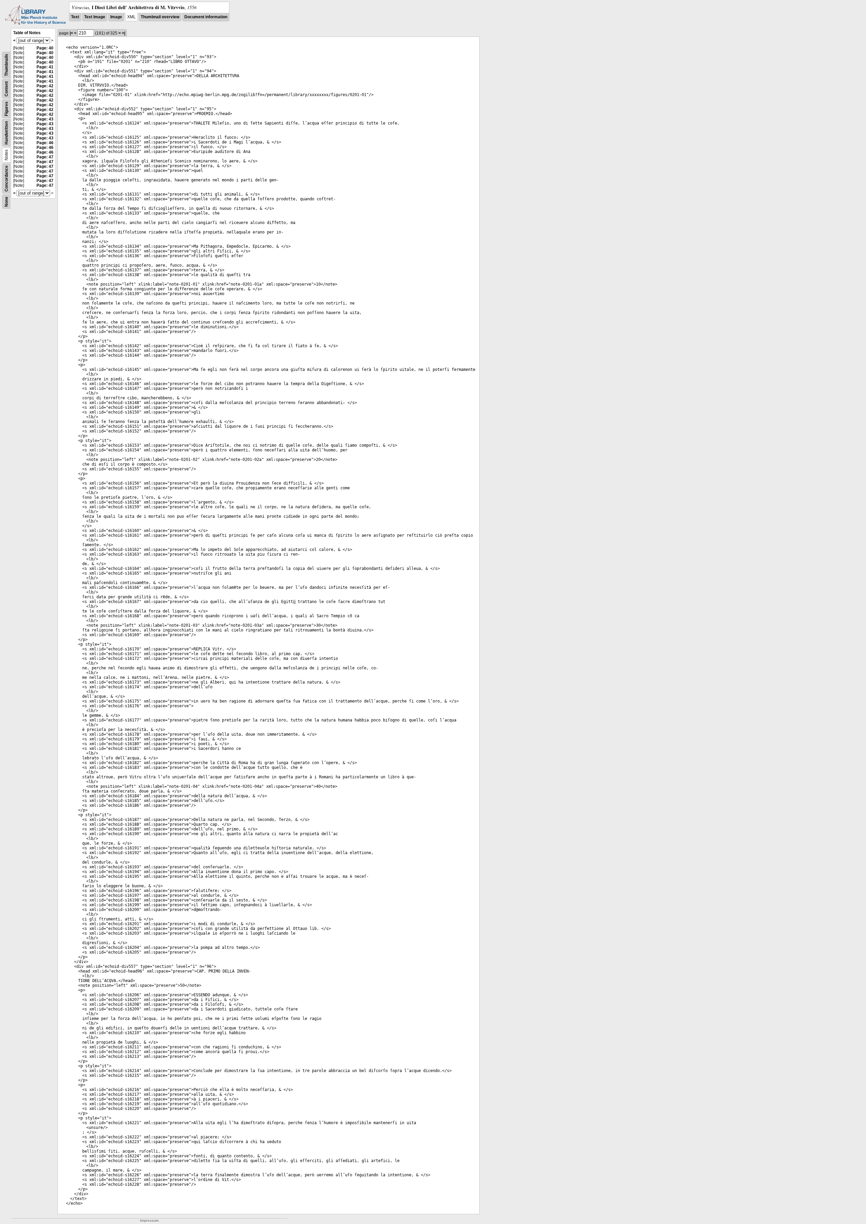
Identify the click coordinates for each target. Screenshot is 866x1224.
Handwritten (6, 132)
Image (116, 17)
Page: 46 (45, 142)
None (6, 202)
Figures (6, 109)
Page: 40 (45, 48)
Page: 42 (45, 86)
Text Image (94, 17)
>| (123, 33)
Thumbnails (6, 65)
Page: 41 (45, 67)
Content (6, 88)
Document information (205, 17)
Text (75, 17)
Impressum (149, 1220)
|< (71, 33)
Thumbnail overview (160, 17)
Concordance (6, 178)
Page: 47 (45, 157)
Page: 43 (45, 119)
